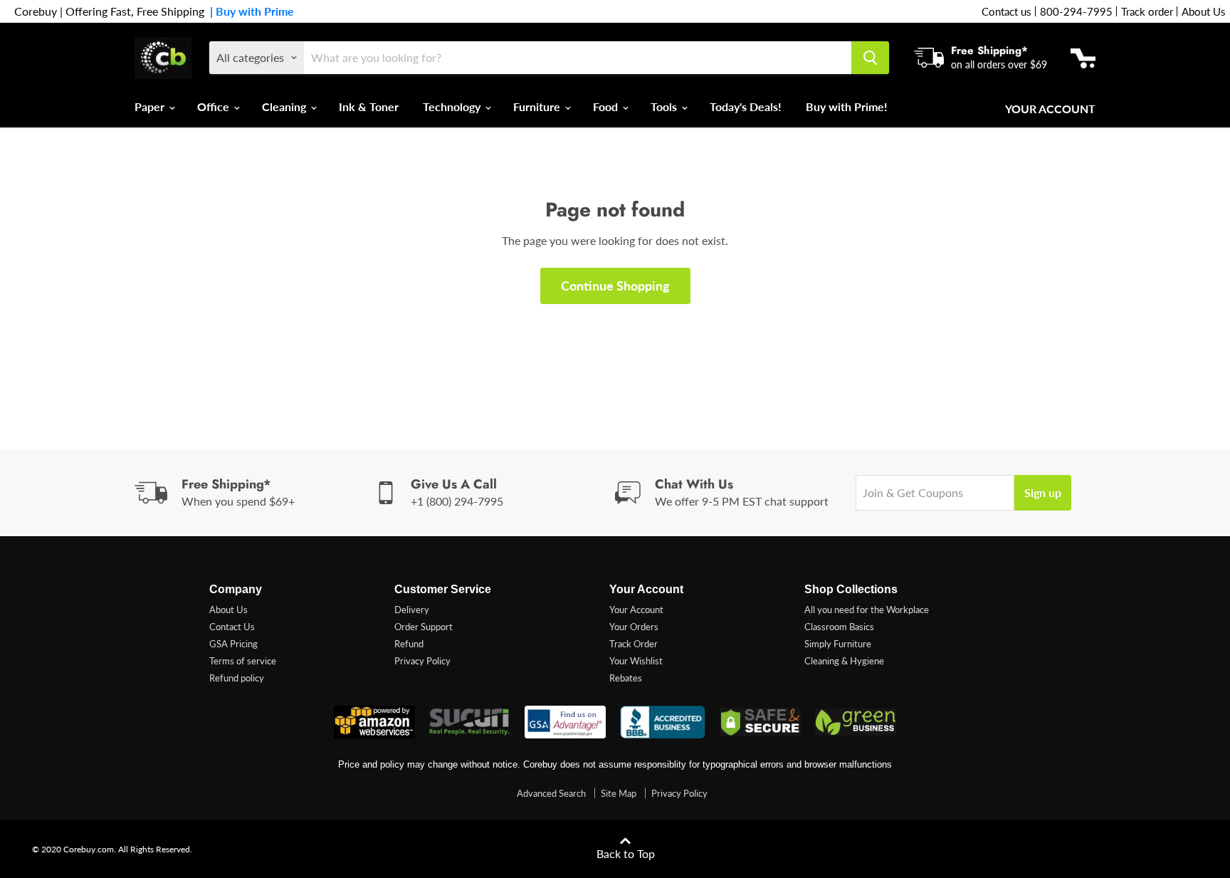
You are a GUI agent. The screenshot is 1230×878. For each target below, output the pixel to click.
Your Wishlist (636, 661)
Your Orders (633, 626)
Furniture (538, 106)
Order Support (423, 626)
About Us (1204, 11)
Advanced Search (551, 793)
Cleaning (285, 106)
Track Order (633, 643)
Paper (151, 106)
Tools (665, 106)
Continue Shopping (615, 285)
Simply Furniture (837, 643)
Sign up (1042, 492)
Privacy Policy (422, 661)
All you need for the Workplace (866, 609)
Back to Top (625, 853)
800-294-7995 (1076, 11)
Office (214, 106)
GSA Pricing (233, 643)
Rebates (625, 678)
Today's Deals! (746, 106)
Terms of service (242, 661)
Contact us (1006, 11)
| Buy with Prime (249, 11)
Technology (453, 106)
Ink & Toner (369, 106)
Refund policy (236, 678)
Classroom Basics (839, 626)
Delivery (411, 609)
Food (607, 106)
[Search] (870, 57)
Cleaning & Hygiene (844, 661)
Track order (1147, 11)
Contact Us (232, 626)
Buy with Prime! (847, 106)
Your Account (1050, 109)
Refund (409, 643)
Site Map (618, 793)
